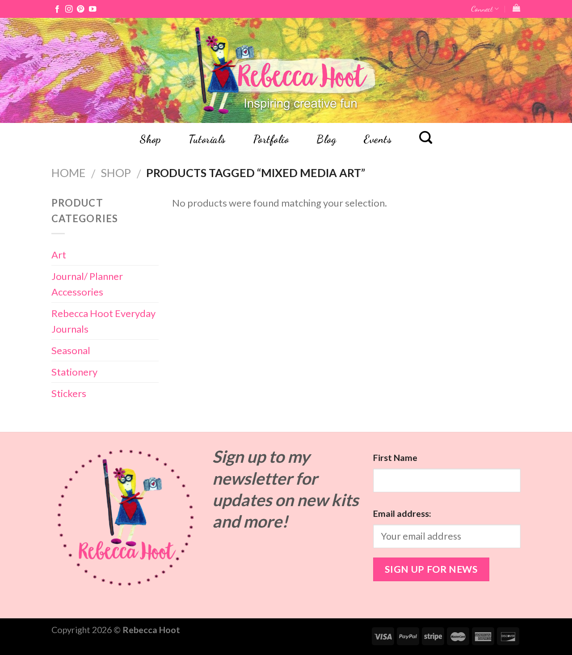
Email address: (402, 513)
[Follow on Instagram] (68, 9)
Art (58, 255)
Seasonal (70, 350)
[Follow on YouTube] (92, 9)
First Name (395, 457)
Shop (150, 139)
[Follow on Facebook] (57, 9)
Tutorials (207, 139)
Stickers (68, 393)
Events (377, 139)
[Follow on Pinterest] (80, 9)
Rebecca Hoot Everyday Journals (103, 321)
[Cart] (517, 8)
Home (68, 172)
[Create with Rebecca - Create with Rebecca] (286, 70)
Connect (482, 8)
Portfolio (271, 139)
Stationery (74, 372)
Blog (326, 139)
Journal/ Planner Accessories (87, 284)
